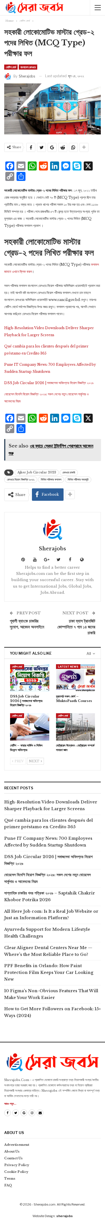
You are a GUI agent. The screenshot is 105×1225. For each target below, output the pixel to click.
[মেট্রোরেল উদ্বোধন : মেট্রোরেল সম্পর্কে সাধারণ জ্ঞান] (75, 727)
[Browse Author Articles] (52, 529)
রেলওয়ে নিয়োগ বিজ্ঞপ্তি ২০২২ (20, 479)
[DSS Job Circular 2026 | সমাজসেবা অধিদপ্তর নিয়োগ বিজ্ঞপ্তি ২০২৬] (29, 678)
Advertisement (16, 1145)
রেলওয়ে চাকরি (68, 472)
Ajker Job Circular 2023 (36, 472)
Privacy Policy (16, 1165)
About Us (12, 1151)
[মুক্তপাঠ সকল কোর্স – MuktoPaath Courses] (75, 678)
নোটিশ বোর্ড (11, 67)
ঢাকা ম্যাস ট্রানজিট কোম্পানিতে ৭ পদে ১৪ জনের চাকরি (76, 626)
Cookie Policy (16, 1172)
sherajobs (64, 1216)
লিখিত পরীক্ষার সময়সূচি (78, 479)
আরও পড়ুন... (10, 1104)
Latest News (68, 666)
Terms (9, 1178)
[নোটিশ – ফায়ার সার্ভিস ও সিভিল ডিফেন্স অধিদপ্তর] (29, 727)
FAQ (8, 1185)
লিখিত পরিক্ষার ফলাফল (51, 479)
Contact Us (13, 1158)
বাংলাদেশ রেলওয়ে (28, 67)
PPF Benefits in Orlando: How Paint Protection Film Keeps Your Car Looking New (48, 972)
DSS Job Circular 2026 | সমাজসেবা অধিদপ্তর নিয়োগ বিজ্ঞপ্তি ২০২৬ (49, 383)
